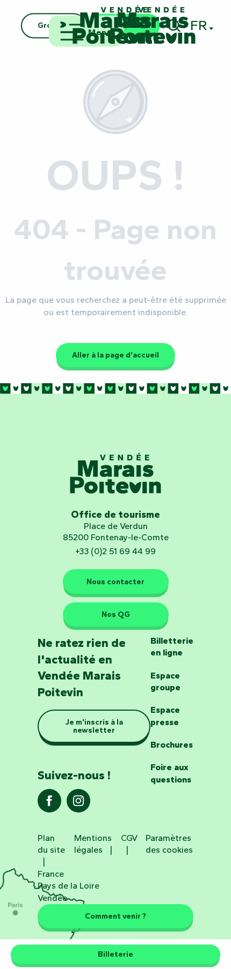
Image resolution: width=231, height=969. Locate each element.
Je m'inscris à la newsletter (94, 725)
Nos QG (116, 614)
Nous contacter (115, 581)
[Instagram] (78, 804)
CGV (129, 838)
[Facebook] (49, 804)
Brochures (171, 745)
